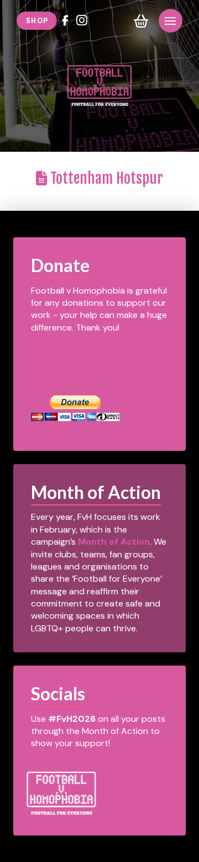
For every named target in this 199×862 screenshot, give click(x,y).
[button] (141, 20)
